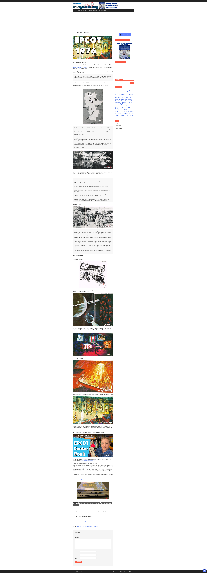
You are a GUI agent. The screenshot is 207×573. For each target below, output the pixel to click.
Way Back (102, 502)
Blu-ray (129, 90)
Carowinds (124, 96)
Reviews (95, 10)
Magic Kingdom (121, 104)
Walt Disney (130, 111)
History (87, 502)
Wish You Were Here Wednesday (120, 117)
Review (120, 108)
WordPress (122, 571)
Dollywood (125, 99)
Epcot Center (89, 503)
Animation (118, 90)
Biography (124, 90)
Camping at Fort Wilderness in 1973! (81, 511)
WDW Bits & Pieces (108, 502)
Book (125, 92)
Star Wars (123, 109)
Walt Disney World (97, 502)
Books (127, 94)
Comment (77, 537)
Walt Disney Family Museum (119, 113)
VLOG (125, 111)
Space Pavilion (108, 503)
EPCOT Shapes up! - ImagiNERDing (83, 521)
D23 (120, 97)
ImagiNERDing (81, 571)
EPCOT (84, 502)
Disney (80, 502)
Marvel (129, 104)
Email (76, 555)
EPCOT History (94, 503)
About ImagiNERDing (82, 10)
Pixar (119, 105)
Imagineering (129, 102)
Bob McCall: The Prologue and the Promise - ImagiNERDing (87, 526)
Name (76, 551)
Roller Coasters (102, 10)
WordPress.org (119, 128)
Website (76, 558)
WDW (124, 115)
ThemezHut (132, 571)
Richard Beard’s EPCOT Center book (86, 479)
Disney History (79, 503)
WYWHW (128, 117)
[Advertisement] (103, 21)
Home (75, 10)
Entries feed (118, 125)
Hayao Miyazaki (118, 102)
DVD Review (130, 99)
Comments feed (119, 126)
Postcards (123, 105)
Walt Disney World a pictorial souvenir (104, 511)
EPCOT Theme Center (101, 503)
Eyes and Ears (129, 100)
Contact (90, 10)
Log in (117, 123)
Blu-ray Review (119, 92)
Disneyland (118, 99)
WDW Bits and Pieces (130, 115)
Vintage (91, 502)
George (81, 33)
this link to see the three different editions (88, 460)
